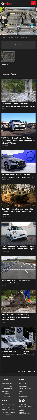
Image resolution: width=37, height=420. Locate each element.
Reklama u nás (22, 384)
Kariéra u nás (5, 391)
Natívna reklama (23, 396)
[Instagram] (23, 401)
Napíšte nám (5, 394)
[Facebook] (20, 401)
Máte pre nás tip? (6, 415)
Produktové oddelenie (8, 405)
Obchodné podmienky (24, 389)
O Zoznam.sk (6, 380)
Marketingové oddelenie (8, 412)
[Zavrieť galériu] (33, 3)
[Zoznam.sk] (22, 410)
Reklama (21, 380)
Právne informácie (7, 384)
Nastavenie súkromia (7, 389)
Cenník (20, 391)
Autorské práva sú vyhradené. (26, 406)
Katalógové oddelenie (8, 410)
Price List (21, 394)
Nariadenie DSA (6, 396)
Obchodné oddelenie (7, 407)
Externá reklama (23, 386)
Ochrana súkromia (7, 386)
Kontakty (4, 401)
